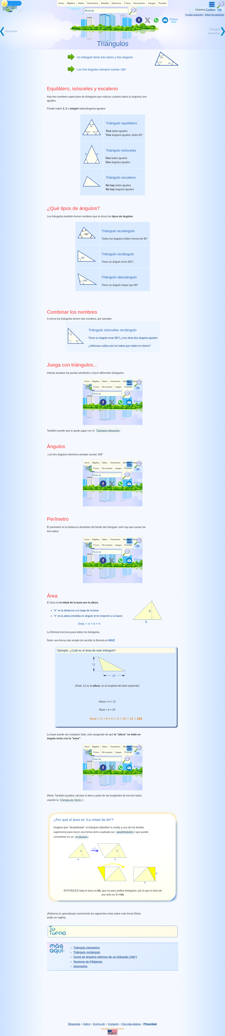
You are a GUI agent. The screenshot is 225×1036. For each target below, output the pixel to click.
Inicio (61, 3)
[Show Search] (221, 7)
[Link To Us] (174, 20)
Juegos (151, 3)
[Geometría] (11, 35)
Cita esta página (131, 1024)
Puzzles (162, 3)
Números (116, 3)
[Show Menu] (212, 7)
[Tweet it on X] (147, 20)
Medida (105, 3)
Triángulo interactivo (108, 430)
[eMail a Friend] (165, 20)
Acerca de (99, 1024)
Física (127, 3)
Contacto (113, 1024)
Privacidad (150, 1024)
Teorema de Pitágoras (87, 961)
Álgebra (71, 3)
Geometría (92, 3)
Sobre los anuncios (214, 14)
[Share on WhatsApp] (156, 20)
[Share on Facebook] (139, 20)
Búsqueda (74, 1024)
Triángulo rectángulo (86, 952)
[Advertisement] (112, 996)
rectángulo (81, 836)
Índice (86, 1024)
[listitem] (61, 3)
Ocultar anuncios (194, 14)
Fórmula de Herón (70, 800)
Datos (81, 3)
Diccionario (139, 3)
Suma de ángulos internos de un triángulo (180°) (105, 957)
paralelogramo (124, 831)
